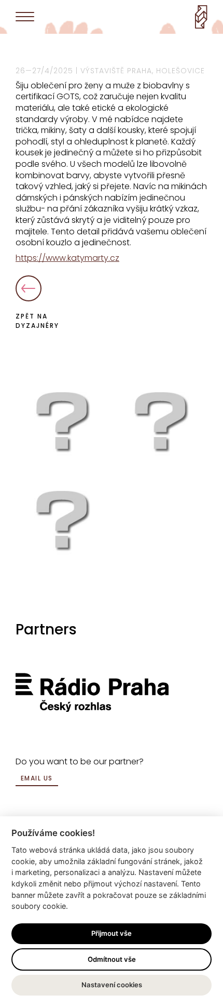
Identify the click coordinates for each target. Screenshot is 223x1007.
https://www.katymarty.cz (67, 258)
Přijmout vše (111, 933)
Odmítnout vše (112, 959)
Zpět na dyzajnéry (37, 321)
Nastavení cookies (111, 985)
